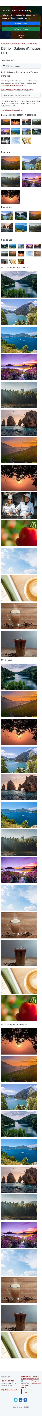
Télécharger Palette (21, 29)
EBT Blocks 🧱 (26, 1376)
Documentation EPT (13, 43)
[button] (5, 122)
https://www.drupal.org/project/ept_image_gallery (17, 89)
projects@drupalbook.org (9, 1390)
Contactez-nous (26, 1391)
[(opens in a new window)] (16, 1400)
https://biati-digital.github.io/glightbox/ (13, 85)
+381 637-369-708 (7, 1381)
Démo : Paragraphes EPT (30, 43)
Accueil (3, 43)
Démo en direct (21, 23)
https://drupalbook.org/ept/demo (11, 110)
